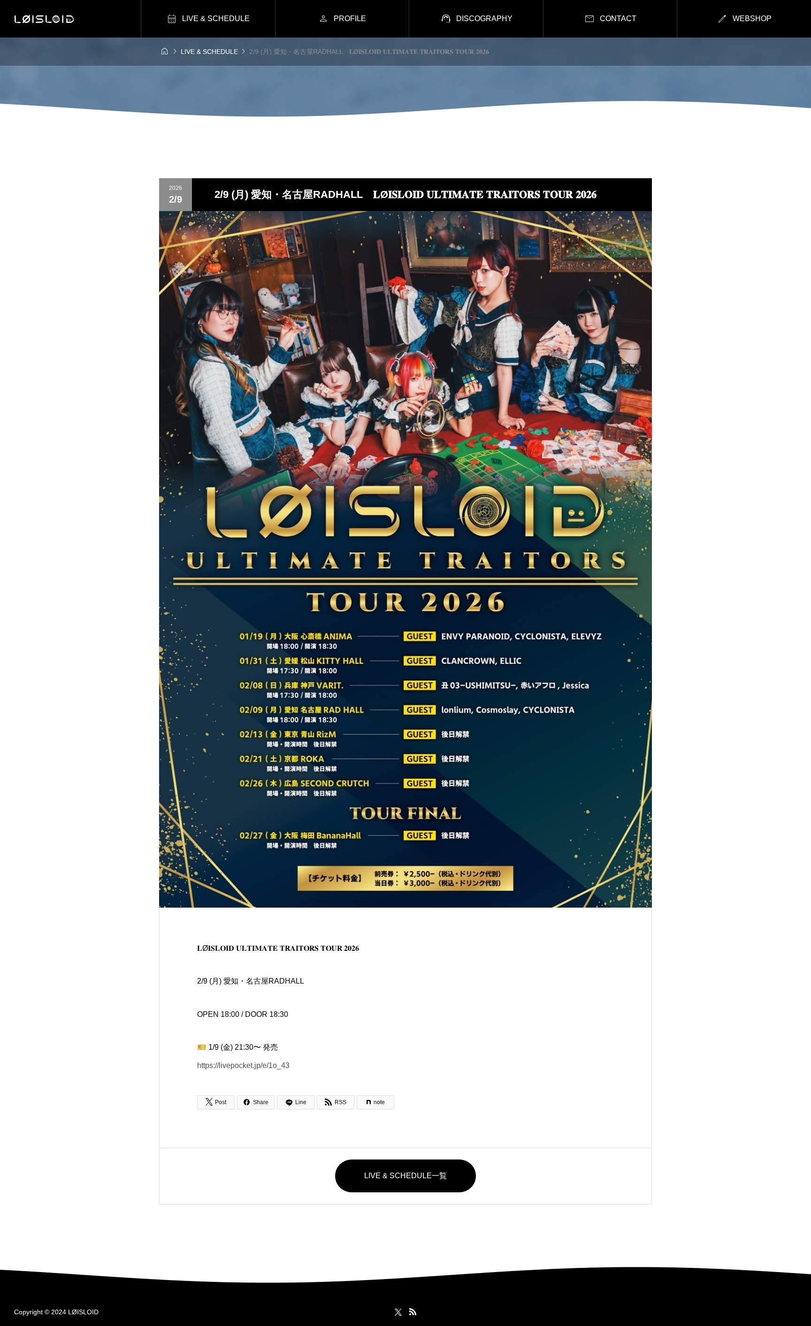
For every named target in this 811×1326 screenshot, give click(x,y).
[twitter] (398, 1312)
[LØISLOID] (44, 19)
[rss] (412, 1312)
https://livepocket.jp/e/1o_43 (243, 1065)
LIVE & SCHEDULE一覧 (405, 1176)
